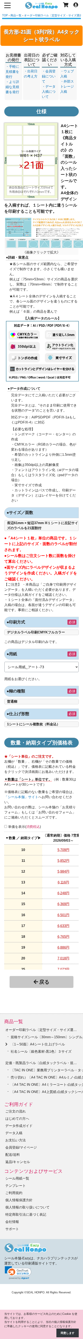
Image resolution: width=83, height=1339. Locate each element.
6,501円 (63, 915)
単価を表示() (24, 826)
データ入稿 (13, 1133)
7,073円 (63, 969)
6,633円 (63, 926)
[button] (18, 1273)
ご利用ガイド (18, 1104)
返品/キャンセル (17, 1162)
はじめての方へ (17, 1118)
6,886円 (63, 947)
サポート (12, 1229)
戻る (44, 982)
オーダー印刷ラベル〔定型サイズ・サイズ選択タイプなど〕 (41, 1030)
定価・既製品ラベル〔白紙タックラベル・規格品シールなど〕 (41, 1063)
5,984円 (63, 871)
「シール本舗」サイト (21, 797)
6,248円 (63, 893)
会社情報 (12, 1222)
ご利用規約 (13, 1193)
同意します (67, 1333)
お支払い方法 (15, 1140)
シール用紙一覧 (17, 1178)
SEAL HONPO (35, 1292)
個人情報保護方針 (19, 1200)
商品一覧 (13, 1021)
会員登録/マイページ (21, 1147)
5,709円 (63, 850)
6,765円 (63, 936)
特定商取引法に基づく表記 (25, 1214)
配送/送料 (12, 1154)
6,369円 (63, 904)
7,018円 (63, 958)
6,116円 (63, 882)
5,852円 (63, 860)
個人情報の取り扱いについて (27, 1207)
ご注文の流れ (15, 1111)
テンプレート (15, 1185)
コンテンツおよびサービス (33, 1171)
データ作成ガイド (19, 1126)
